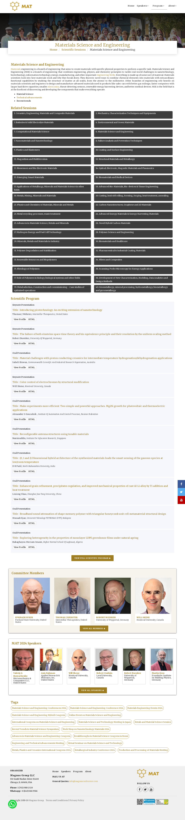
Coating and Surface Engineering (114, 150)
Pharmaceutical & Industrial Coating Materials (120, 250)
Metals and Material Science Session (153, 722)
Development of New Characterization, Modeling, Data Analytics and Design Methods (132, 279)
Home (131, 5)
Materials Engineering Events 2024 (145, 708)
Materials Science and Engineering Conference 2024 (96, 708)
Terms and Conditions (57, 800)
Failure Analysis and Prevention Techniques (119, 140)
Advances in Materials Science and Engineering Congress (41, 736)
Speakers (142, 5)
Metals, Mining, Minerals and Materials (35, 195)
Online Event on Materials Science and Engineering (95, 715)
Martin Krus (158, 673)
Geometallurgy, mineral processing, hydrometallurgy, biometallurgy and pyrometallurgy (132, 289)
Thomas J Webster (66, 617)
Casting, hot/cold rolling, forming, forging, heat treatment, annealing (132, 195)
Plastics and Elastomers (27, 150)
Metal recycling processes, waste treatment (37, 214)
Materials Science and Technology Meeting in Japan (104, 722)
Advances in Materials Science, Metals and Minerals (41, 223)
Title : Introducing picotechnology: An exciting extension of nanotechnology (57, 309)
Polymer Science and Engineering (115, 232)
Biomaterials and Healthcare (111, 241)
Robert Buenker (106, 617)
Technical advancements (29, 97)
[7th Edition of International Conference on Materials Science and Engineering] (27, 9)
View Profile (20, 319)
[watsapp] (12, 804)
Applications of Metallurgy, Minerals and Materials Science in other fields (49, 188)
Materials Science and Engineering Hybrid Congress (38, 715)
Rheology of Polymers (26, 268)
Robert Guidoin (104, 673)
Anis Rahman (48, 673)
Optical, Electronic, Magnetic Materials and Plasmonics (125, 168)
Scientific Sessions (74, 49)
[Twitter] (145, 789)
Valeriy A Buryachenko (20, 674)
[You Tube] (181, 500)
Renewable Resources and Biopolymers (35, 259)
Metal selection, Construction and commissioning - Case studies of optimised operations (49, 289)
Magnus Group (36, 800)
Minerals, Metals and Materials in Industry (36, 241)
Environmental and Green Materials (115, 122)
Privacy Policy (77, 800)
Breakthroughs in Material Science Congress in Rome (101, 736)
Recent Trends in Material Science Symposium (35, 729)
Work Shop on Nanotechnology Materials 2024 (85, 729)
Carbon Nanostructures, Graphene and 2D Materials (123, 204)
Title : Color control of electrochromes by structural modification (50, 382)
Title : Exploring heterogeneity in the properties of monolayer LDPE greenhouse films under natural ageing (75, 537)
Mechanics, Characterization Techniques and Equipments (126, 113)
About (171, 5)
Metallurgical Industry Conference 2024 (94, 750)
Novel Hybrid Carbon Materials (113, 223)
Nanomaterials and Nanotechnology (33, 140)
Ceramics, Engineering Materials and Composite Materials (44, 113)
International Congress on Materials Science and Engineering (43, 722)
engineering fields (106, 75)
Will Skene (143, 617)
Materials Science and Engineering (114, 131)
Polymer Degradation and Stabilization (35, 250)
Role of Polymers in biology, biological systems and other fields (47, 278)
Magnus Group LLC (22, 775)
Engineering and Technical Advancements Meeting (38, 743)
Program (158, 5)
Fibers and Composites (109, 259)
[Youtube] (151, 789)
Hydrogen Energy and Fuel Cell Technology (37, 232)
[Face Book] (139, 789)
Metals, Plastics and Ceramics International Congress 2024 (41, 750)
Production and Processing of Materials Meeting (143, 750)
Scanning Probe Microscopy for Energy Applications (124, 268)
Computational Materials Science (31, 131)
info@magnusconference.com (84, 781)
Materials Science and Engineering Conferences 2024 (39, 708)
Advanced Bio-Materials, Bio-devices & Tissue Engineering (127, 186)
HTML (31, 319)
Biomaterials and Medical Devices (114, 177)
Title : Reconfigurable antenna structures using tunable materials (50, 434)
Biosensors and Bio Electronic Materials (35, 168)
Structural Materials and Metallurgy (115, 159)
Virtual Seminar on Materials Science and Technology (95, 743)
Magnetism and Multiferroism (30, 159)
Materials (16, 69)
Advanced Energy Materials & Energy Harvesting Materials (127, 214)
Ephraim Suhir (24, 617)
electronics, (54, 86)
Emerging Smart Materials (29, 177)
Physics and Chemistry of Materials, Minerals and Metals (44, 204)
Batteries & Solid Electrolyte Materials (33, 122)
